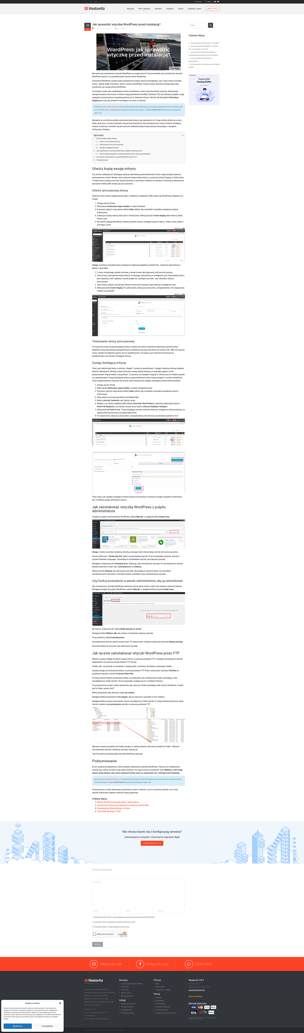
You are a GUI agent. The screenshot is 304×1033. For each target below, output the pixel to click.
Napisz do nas (111, 964)
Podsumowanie (102, 160)
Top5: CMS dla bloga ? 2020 (109, 811)
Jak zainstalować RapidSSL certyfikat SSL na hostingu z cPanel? (203, 47)
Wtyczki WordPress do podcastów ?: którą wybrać (118, 802)
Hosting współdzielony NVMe (131, 984)
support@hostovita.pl (197, 990)
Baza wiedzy (160, 987)
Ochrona (170, 9)
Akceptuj (18, 1026)
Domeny (158, 9)
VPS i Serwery (144, 9)
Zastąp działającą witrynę (109, 148)
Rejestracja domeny (128, 1004)
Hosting (130, 9)
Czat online (203, 964)
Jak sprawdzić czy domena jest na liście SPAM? (204, 65)
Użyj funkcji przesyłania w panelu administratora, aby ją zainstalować (125, 154)
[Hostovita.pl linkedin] (91, 1)
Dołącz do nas (157, 964)
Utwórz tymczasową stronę (110, 141)
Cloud (180, 9)
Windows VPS (126, 993)
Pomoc (199, 1)
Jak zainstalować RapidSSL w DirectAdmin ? (200, 59)
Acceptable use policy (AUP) (166, 1013)
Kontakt (159, 997)
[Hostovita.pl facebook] (86, 1)
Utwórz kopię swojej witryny (106, 138)
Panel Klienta (160, 1004)
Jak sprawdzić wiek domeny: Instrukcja (204, 43)
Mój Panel (214, 8)
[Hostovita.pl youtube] (96, 1)
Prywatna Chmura (127, 1013)
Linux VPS (124, 990)
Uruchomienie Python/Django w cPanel (113, 808)
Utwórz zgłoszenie (195, 996)
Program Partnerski (163, 1007)
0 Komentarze (121, 28)
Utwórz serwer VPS (151, 843)
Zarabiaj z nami (194, 9)
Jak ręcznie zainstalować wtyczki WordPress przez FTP (116, 157)
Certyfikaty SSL (126, 1010)
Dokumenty (160, 1001)
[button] (60, 1003)
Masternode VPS (127, 996)
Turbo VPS (125, 987)
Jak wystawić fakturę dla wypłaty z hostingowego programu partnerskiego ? (204, 53)
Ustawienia (47, 1026)
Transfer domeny (127, 1007)
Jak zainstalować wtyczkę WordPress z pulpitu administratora (119, 151)
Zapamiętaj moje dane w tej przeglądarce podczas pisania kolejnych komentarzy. (124, 917)
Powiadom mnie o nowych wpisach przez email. (112, 927)
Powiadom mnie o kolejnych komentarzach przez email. (115, 922)
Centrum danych (162, 1010)
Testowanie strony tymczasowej (111, 145)
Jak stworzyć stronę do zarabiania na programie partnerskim (123, 805)
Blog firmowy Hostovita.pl (103, 28)
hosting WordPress (113, 107)
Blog (209, 1)
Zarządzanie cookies (163, 990)
